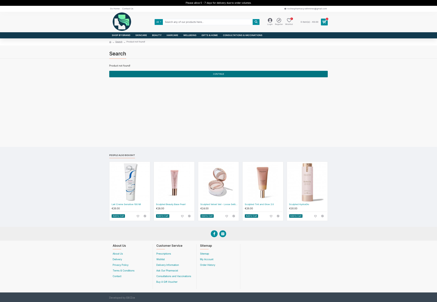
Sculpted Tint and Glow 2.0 (259, 204)
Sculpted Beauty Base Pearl (171, 204)
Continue (218, 74)
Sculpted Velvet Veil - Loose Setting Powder (219, 204)
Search (118, 41)
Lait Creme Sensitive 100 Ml (126, 204)
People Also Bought (122, 155)
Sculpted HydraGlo (299, 204)
